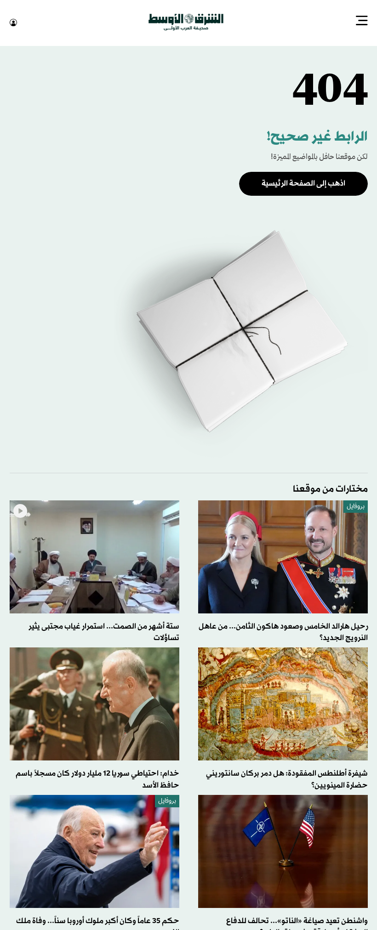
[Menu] (362, 21)
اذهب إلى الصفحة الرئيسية (303, 182)
